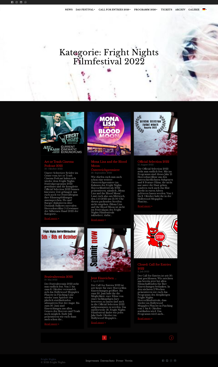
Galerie (193, 9)
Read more (50, 218)
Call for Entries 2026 (114, 9)
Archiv (180, 9)
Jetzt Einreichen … (103, 278)
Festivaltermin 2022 (58, 276)
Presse (119, 360)
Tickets (166, 9)
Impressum (92, 360)
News (69, 9)
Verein (128, 360)
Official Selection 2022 (153, 161)
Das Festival (85, 9)
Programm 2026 (145, 9)
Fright (24, 9)
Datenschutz (107, 360)
